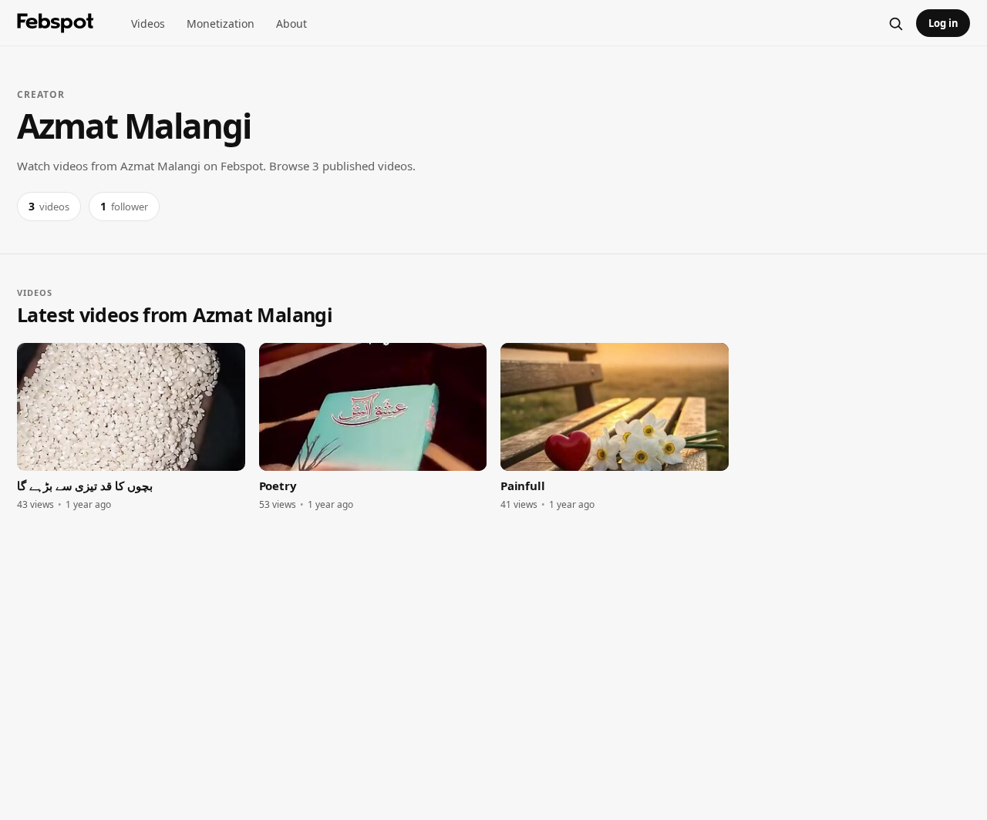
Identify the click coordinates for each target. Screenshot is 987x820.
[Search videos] (895, 23)
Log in (943, 23)
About (291, 23)
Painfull (522, 485)
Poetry (278, 485)
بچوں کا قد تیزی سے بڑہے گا (85, 485)
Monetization (220, 23)
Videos (148, 23)
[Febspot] (55, 23)
